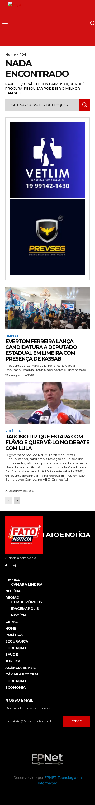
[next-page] (17, 500)
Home (10, 54)
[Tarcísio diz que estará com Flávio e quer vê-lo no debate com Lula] (47, 403)
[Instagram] (14, 565)
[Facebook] (6, 565)
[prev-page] (8, 500)
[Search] (84, 105)
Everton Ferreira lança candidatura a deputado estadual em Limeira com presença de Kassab (41, 350)
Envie (77, 721)
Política (13, 431)
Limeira (11, 336)
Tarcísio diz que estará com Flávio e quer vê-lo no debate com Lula (47, 442)
